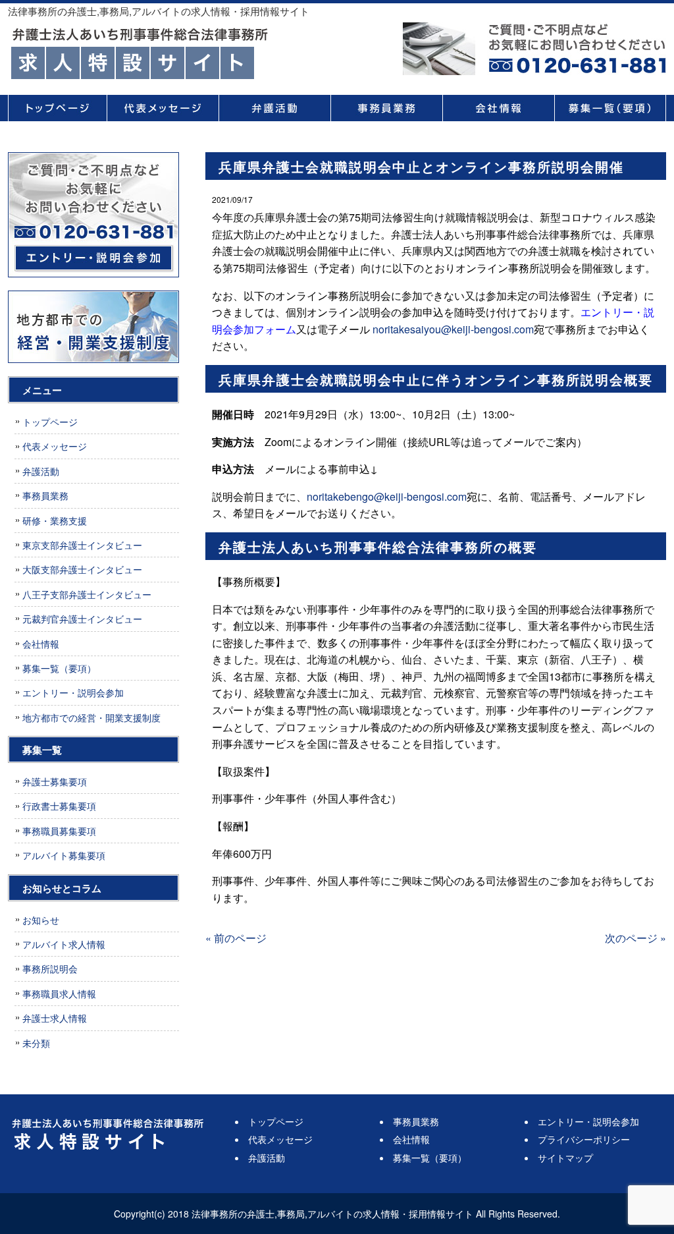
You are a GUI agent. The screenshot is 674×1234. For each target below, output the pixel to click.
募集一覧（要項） (610, 108)
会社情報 (498, 108)
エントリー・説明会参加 (73, 692)
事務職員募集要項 (59, 830)
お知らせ (40, 919)
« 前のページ (236, 937)
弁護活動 (274, 108)
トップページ (57, 108)
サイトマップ (565, 1157)
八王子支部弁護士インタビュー (86, 594)
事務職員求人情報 (59, 993)
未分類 (36, 1043)
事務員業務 (386, 108)
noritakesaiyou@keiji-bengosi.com (453, 329)
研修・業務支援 (54, 520)
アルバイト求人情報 (63, 944)
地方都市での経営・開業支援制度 (91, 717)
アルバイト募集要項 (63, 855)
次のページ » (635, 937)
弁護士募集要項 (54, 781)
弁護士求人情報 (54, 1017)
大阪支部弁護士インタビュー (82, 569)
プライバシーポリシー (584, 1139)
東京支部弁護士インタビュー (82, 544)
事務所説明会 (50, 968)
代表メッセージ (163, 108)
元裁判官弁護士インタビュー (82, 618)
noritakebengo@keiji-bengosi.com (387, 496)
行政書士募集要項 (59, 805)
